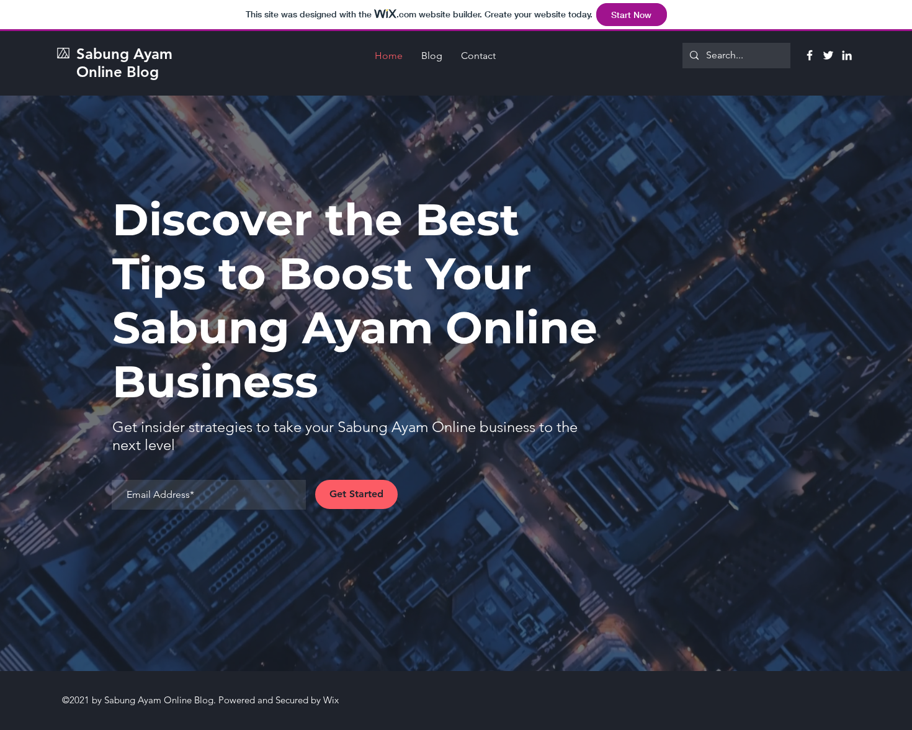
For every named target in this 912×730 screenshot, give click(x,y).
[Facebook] (809, 55)
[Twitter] (828, 55)
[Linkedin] (847, 55)
